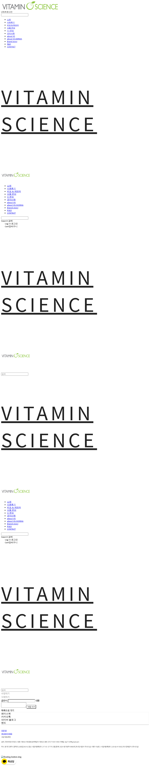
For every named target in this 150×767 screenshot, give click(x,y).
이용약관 (4, 731)
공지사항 (11, 33)
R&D (9, 44)
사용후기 (11, 22)
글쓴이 (4, 700)
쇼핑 (9, 19)
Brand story (12, 41)
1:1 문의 (10, 30)
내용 (37, 700)
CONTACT (11, 46)
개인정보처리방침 (6, 734)
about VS (11, 36)
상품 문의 (11, 28)
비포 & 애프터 (13, 25)
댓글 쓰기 (31, 706)
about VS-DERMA (14, 39)
